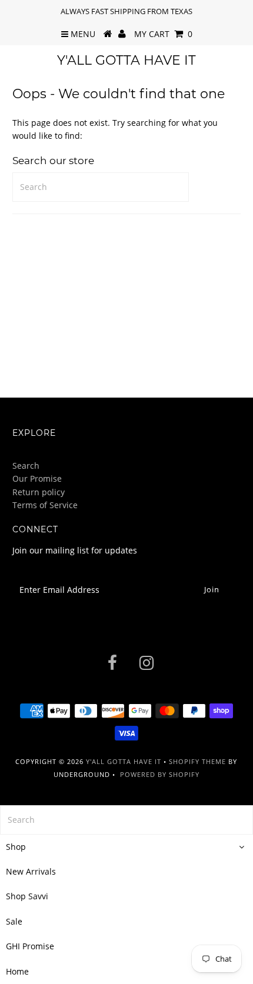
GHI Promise (30, 946)
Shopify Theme (197, 761)
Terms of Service (45, 505)
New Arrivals (31, 871)
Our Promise (37, 478)
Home (17, 971)
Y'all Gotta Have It (126, 60)
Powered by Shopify (159, 774)
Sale (14, 921)
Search (25, 465)
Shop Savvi (27, 896)
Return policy (38, 492)
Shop (16, 846)
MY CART (163, 33)
